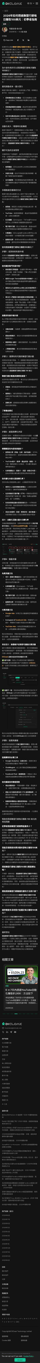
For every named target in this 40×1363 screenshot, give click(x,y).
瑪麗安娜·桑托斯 (15, 29)
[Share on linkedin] (7, 1032)
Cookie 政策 (6, 1340)
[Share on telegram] (11, 1032)
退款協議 (24, 1340)
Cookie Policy (28, 1356)
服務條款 (5, 1336)
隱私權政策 (25, 1336)
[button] (30, 3)
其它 (17, 1322)
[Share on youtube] (15, 1032)
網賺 (5, 986)
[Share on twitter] (3, 1032)
